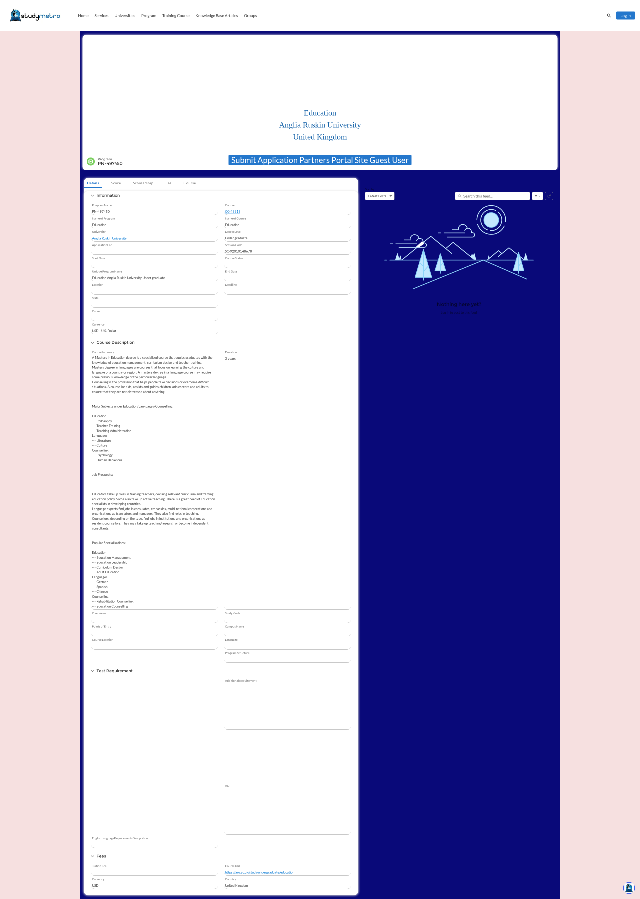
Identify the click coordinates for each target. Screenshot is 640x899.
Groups (250, 15)
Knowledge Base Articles (217, 15)
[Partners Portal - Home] (35, 16)
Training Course (176, 15)
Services (101, 15)
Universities (124, 15)
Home (83, 15)
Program (148, 15)
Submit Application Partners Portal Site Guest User (320, 160)
